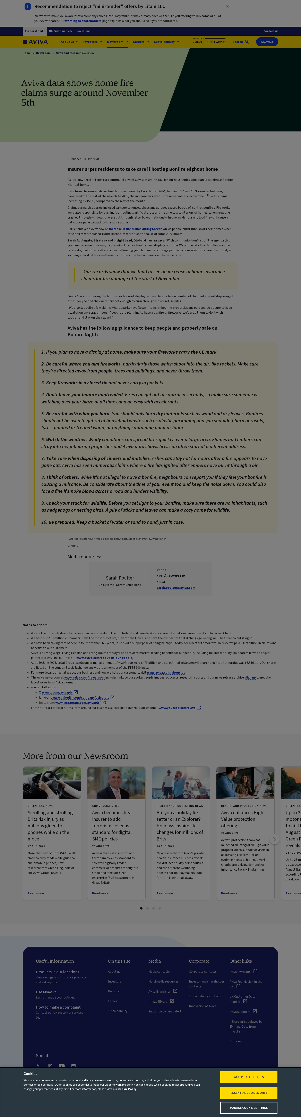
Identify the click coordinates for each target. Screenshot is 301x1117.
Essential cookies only (249, 1093)
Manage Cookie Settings (249, 1108)
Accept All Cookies (249, 1077)
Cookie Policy (127, 1089)
